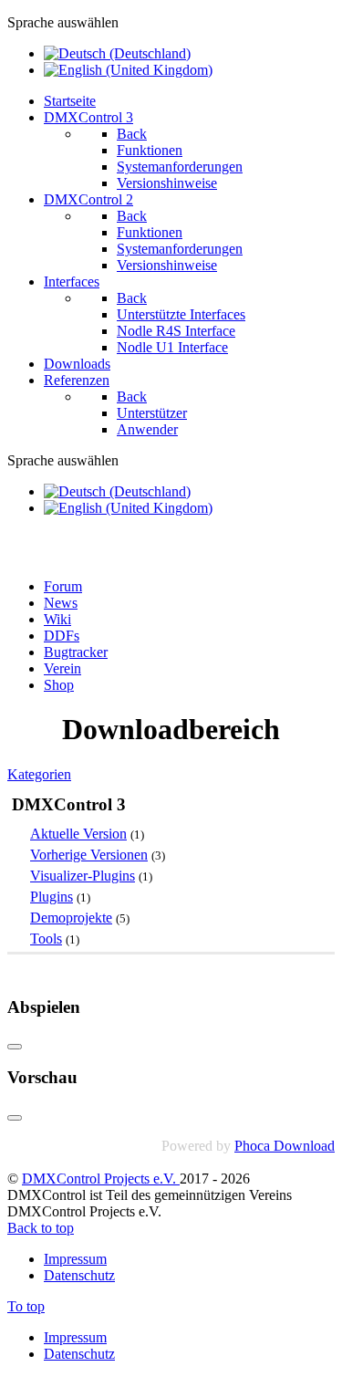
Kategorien (39, 774)
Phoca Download (284, 1145)
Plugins (51, 896)
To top (26, 1306)
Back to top (40, 1228)
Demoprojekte (71, 917)
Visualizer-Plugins (82, 875)
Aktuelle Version (78, 833)
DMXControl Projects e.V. (101, 1178)
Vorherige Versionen (89, 854)
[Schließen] (14, 1046)
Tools (46, 938)
